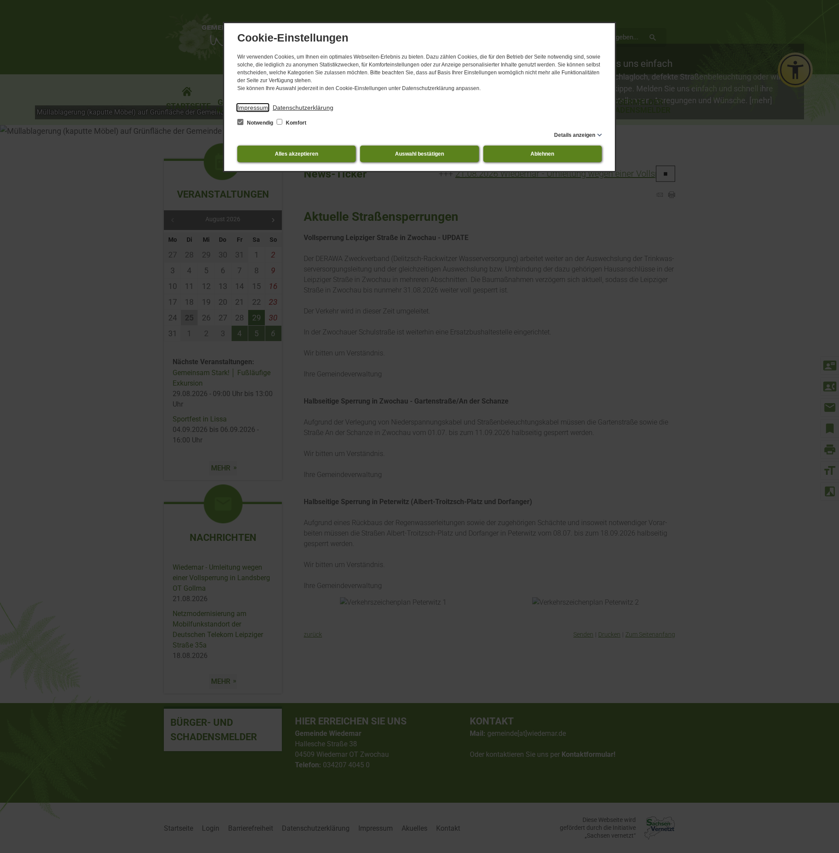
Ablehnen (542, 154)
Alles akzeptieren (296, 154)
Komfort (295, 123)
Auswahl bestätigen (419, 154)
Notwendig (260, 123)
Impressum (252, 107)
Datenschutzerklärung (303, 107)
